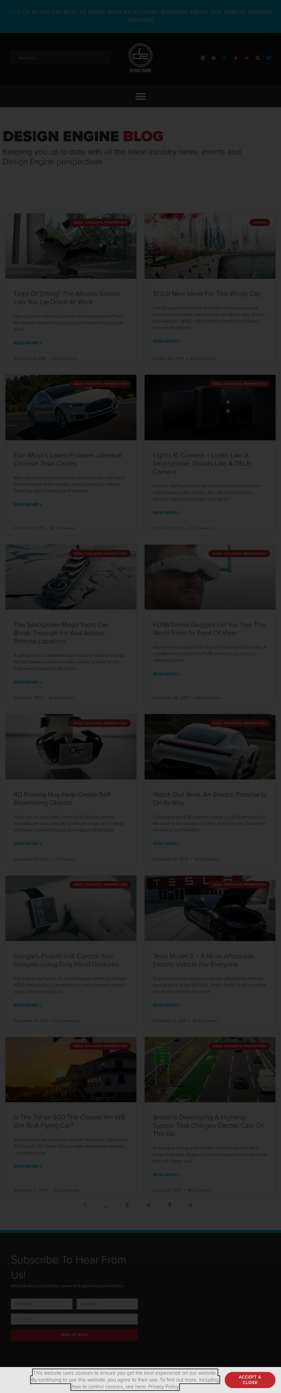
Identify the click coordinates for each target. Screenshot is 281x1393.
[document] (140, 696)
